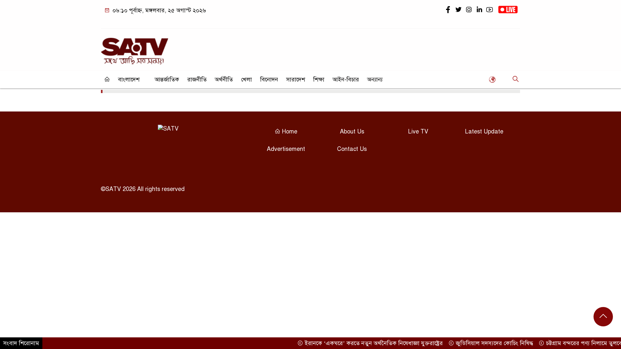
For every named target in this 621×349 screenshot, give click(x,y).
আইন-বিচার (345, 79)
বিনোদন (269, 79)
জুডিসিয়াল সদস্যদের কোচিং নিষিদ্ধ (489, 343)
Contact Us (352, 149)
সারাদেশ (295, 79)
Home (288, 131)
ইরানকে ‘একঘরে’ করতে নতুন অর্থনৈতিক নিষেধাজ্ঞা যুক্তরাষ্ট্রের (369, 343)
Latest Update (484, 131)
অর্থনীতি (224, 79)
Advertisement (286, 149)
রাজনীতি (197, 79)
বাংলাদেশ (128, 79)
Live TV (418, 131)
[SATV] (134, 48)
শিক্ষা (318, 79)
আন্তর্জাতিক (167, 79)
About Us (352, 131)
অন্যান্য (375, 79)
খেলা (246, 79)
